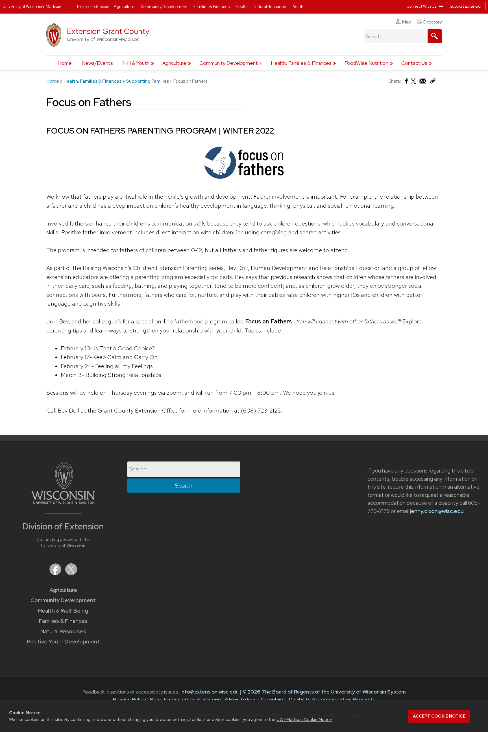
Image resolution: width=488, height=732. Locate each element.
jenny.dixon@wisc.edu (437, 511)
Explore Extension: (93, 6)
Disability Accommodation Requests (332, 699)
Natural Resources (63, 631)
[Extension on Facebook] (55, 573)
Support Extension (466, 6)
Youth (298, 6)
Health (242, 6)
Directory (432, 22)
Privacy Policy (129, 699)
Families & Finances (63, 620)
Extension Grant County (108, 31)
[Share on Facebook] (406, 82)
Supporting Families (147, 81)
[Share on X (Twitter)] (414, 83)
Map (406, 22)
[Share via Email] (423, 82)
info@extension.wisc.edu (209, 691)
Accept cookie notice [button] (439, 716)
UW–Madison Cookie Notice (304, 719)
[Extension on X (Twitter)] (71, 573)
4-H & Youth (135, 63)
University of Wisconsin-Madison (32, 6)
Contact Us (414, 63)
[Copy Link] (433, 82)
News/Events (97, 63)
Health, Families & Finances (301, 63)
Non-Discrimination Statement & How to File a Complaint (217, 699)
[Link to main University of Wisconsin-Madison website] (63, 502)
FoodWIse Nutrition (366, 63)
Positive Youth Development (63, 641)
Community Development (228, 63)
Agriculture (174, 63)
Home (65, 63)
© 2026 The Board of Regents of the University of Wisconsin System (324, 691)
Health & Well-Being (63, 610)
